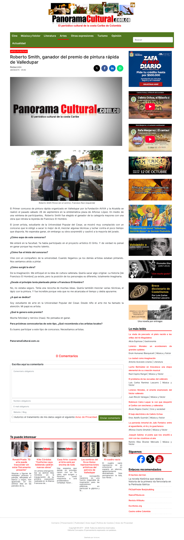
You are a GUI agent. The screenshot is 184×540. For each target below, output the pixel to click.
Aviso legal (90, 523)
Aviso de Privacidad (86, 417)
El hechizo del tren (137, 475)
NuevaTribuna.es (136, 495)
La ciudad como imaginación (142, 358)
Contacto (55, 523)
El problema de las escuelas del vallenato (148, 379)
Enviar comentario (110, 418)
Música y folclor (30, 35)
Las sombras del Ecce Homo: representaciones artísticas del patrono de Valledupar (89, 466)
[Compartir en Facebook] (104, 68)
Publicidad (79, 523)
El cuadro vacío (112, 459)
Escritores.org (135, 506)
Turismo (102, 35)
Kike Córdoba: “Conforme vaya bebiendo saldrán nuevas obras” (44, 463)
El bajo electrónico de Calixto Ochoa (146, 414)
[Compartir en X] (97, 68)
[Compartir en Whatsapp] (120, 68)
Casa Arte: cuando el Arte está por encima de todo (67, 462)
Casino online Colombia (140, 511)
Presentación (67, 523)
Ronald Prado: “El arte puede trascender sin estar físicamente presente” (21, 464)
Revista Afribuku (136, 500)
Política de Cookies (105, 523)
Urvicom (96, 537)
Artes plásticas (19, 51)
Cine (14, 35)
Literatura (50, 35)
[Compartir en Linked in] (112, 68)
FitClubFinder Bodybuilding (141, 489)
